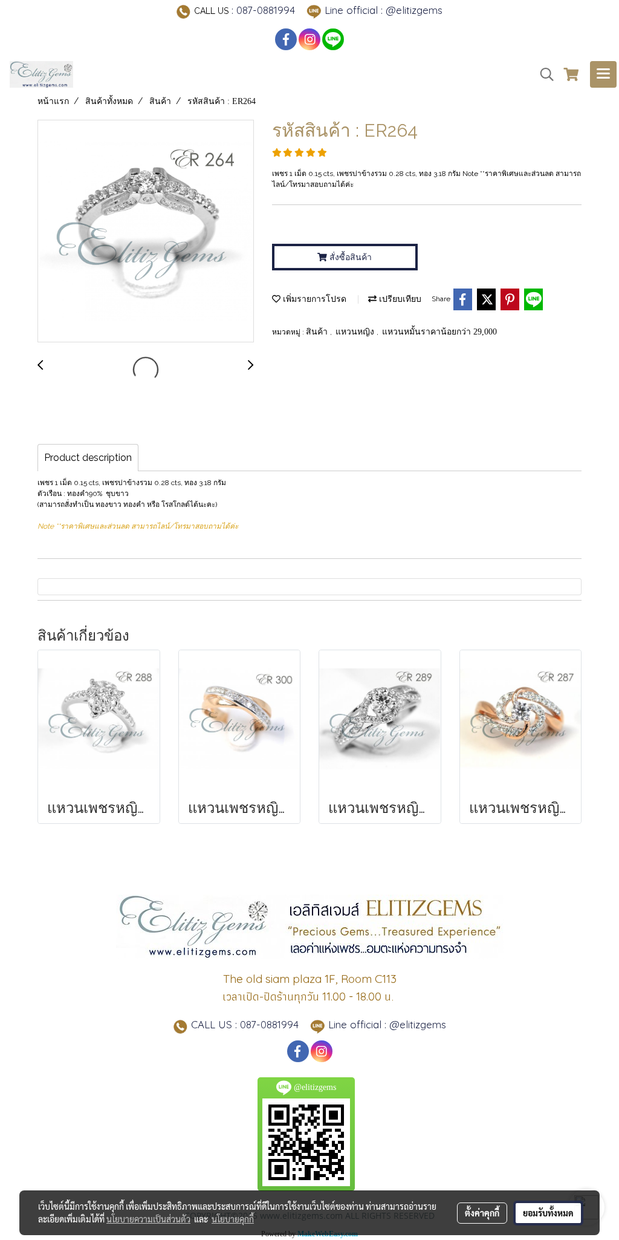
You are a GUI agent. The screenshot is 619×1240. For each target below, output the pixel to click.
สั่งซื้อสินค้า (349, 257)
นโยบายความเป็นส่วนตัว (148, 1218)
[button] (543, 74)
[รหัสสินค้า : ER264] (145, 231)
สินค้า (318, 331)
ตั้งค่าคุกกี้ (482, 1212)
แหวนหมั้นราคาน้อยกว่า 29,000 (439, 331)
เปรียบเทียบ (399, 299)
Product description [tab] (88, 457)
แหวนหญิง (356, 331)
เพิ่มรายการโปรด (313, 299)
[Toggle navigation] (603, 74)
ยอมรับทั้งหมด (548, 1212)
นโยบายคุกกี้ (233, 1218)
